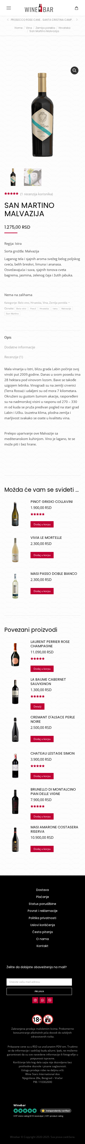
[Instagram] (35, 1000)
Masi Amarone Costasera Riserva (54, 829)
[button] (64, 3)
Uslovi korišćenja (42, 925)
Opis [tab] (7, 337)
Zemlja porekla (58, 303)
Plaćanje (42, 897)
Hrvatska (36, 303)
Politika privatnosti (42, 918)
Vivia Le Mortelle (46, 538)
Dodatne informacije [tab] (19, 347)
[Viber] (50, 1000)
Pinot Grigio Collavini (52, 502)
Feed (33, 308)
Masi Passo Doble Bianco (54, 574)
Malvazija (66, 308)
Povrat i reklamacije (43, 911)
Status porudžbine (42, 904)
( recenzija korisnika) (36, 194)
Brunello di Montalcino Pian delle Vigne (53, 791)
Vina (45, 303)
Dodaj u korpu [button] (42, 524)
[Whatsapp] (42, 1000)
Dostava (42, 890)
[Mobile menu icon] (8, 8)
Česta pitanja (42, 932)
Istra (55, 308)
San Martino (12, 313)
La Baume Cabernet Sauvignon (48, 681)
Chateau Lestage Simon (53, 753)
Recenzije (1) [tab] (13, 357)
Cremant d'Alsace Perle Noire (53, 719)
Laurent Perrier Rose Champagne (50, 644)
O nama (42, 939)
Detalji (37, 706)
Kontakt (42, 946)
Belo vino (23, 303)
